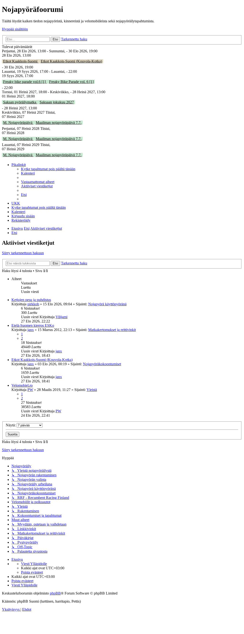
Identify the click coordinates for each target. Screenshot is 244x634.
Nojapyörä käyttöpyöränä (107, 304)
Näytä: (11, 425)
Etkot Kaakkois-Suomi (20, 61)
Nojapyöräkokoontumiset (102, 364)
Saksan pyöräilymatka (20, 102)
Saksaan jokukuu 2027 (57, 102)
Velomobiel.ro (22, 385)
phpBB (55, 593)
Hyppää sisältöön (15, 29)
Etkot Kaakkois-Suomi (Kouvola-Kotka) (71, 61)
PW (30, 390)
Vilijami (61, 317)
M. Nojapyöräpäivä (18, 123)
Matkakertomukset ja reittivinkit (112, 330)
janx (30, 330)
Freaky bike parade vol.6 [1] (25, 82)
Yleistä (91, 390)
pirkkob (33, 304)
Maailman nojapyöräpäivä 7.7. (58, 123)
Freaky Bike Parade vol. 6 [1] (71, 82)
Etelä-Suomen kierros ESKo (32, 325)
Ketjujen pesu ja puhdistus (31, 300)
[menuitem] (48, 169)
